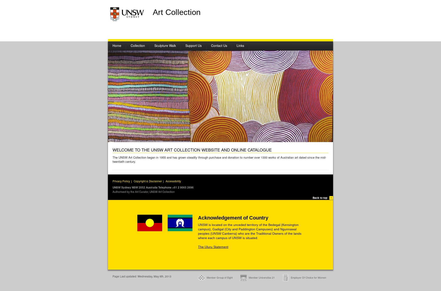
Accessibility (173, 181)
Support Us (193, 45)
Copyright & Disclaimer (148, 181)
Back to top (320, 198)
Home (117, 45)
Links (240, 45)
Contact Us (219, 45)
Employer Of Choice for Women (308, 277)
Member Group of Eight (220, 277)
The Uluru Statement (213, 247)
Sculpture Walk (165, 45)
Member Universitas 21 (262, 277)
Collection (138, 45)
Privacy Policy (121, 181)
